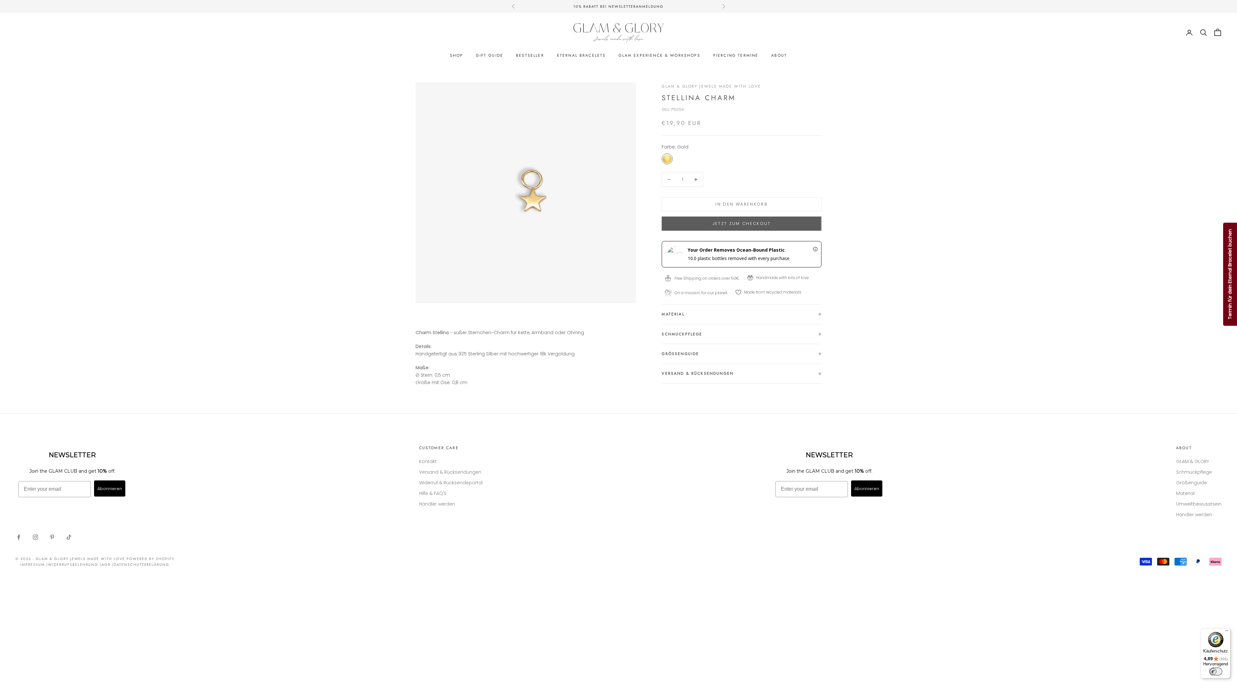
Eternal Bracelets (581, 55)
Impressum (32, 564)
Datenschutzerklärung (142, 564)
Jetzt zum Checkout (742, 223)
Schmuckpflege (1194, 472)
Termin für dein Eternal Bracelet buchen (1230, 274)
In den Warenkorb (741, 204)
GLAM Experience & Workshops (659, 55)
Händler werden (437, 504)
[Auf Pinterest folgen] (52, 537)
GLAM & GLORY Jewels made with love (711, 86)
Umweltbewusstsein (1199, 504)
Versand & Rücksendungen (450, 472)
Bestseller (530, 55)
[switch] (1215, 671)
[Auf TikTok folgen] (69, 537)
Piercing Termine (736, 55)
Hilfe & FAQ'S (432, 493)
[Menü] (1227, 632)
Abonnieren (109, 488)
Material (1185, 493)
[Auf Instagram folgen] (35, 537)
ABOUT (779, 55)
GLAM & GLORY (1192, 461)
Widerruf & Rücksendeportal (451, 482)
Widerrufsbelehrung (73, 564)
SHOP (456, 55)
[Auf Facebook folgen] (18, 537)
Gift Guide (489, 55)
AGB (105, 564)
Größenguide (1191, 482)
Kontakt (427, 461)
